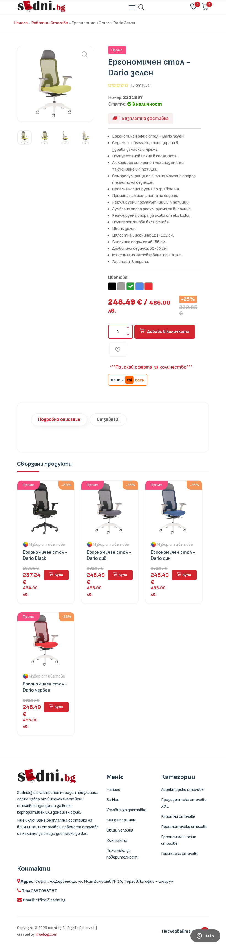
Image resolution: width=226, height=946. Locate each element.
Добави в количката (168, 331)
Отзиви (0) (108, 419)
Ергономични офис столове (178, 840)
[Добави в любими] (117, 350)
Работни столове (49, 23)
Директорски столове (182, 789)
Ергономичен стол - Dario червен (45, 687)
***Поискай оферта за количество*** (151, 367)
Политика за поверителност (122, 854)
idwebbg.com (46, 934)
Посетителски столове (184, 826)
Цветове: (118, 277)
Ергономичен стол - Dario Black (45, 555)
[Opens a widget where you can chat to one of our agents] (205, 936)
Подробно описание (59, 419)
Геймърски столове (179, 853)
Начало (21, 23)
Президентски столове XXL (183, 803)
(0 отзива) (141, 85)
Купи (59, 574)
